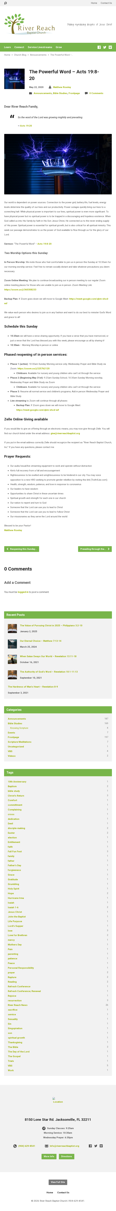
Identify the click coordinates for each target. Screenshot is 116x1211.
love (10, 930)
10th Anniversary (17, 781)
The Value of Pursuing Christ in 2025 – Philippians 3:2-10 (51, 625)
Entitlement (14, 842)
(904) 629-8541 (26, 1146)
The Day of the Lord (18, 1051)
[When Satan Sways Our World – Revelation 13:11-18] (12, 661)
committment (15, 805)
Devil (10, 823)
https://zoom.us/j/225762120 (34, 368)
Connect (19, 47)
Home (94, 3)
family (11, 856)
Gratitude (13, 879)
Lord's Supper (15, 926)
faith (10, 846)
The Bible (13, 1047)
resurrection (15, 1000)
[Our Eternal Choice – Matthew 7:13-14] (12, 646)
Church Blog (20, 55)
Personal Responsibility (21, 968)
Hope (11, 893)
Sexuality (13, 1019)
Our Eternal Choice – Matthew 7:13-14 (40, 641)
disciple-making (16, 828)
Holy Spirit (13, 888)
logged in (23, 592)
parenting (13, 954)
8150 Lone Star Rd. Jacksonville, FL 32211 (58, 1120)
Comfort (12, 800)
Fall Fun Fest (15, 851)
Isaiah (11, 902)
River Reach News (17, 1005)
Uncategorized (16, 746)
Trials (11, 1061)
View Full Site (58, 1182)
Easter (11, 833)
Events (11, 732)
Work (11, 1070)
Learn (7, 47)
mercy (11, 940)
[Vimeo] (110, 47)
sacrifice (12, 1009)
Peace (11, 963)
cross (11, 814)
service (12, 1014)
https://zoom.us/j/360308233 (20, 289)
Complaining (14, 809)
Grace (11, 874)
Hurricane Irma (16, 898)
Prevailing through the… (93, 549)
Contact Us (106, 3)
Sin (9, 1023)
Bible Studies (60, 93)
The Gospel (14, 1056)
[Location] (58, 1101)
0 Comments (96, 93)
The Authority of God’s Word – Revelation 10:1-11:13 (49, 671)
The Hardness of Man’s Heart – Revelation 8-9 (33, 686)
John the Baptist (17, 916)
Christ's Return (16, 795)
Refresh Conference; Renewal (24, 991)
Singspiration (15, 1028)
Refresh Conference (19, 986)
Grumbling (13, 884)
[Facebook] (99, 47)
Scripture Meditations (19, 742)
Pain (10, 949)
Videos (12, 756)
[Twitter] (104, 47)
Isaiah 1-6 (13, 907)
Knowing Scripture (19, 728)
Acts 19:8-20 (44, 243)
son (10, 1033)
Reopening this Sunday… (23, 549)
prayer (11, 972)
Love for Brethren (17, 935)
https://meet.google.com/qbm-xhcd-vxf (37, 410)
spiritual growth (16, 1037)
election (12, 837)
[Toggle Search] (5, 3)
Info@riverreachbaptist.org (64, 1146)
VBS (10, 751)
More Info (49, 1156)
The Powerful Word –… (61, 55)
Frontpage (74, 93)
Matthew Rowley (62, 87)
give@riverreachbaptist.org (65, 433)
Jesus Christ (15, 912)
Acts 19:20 (26, 125)
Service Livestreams (40, 47)
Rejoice (12, 996)
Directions (66, 1156)
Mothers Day (15, 944)
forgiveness (14, 870)
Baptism (12, 786)
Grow (59, 47)
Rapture (12, 977)
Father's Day (14, 865)
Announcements (38, 55)
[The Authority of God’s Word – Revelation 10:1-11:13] (12, 677)
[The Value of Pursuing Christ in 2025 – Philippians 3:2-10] (12, 631)
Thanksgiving (15, 1042)
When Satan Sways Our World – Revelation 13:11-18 (48, 656)
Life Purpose (15, 921)
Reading (12, 981)
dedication (13, 819)
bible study (14, 791)
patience (12, 958)
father (11, 861)
